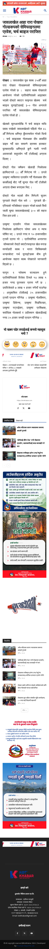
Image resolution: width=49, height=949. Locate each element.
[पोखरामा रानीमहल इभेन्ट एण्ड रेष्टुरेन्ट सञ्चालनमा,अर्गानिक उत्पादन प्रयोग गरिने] (9, 455)
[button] (4, 10)
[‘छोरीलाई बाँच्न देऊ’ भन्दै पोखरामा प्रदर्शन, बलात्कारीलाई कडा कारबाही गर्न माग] (9, 443)
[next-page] (8, 465)
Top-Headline (12, 17)
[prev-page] (4, 465)
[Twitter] (24, 408)
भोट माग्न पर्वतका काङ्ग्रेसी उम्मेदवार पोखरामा (36, 366)
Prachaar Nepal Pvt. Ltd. (26, 946)
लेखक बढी (19, 421)
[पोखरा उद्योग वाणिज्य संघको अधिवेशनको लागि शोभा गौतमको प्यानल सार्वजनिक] (9, 688)
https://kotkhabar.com (24, 400)
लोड (23, 710)
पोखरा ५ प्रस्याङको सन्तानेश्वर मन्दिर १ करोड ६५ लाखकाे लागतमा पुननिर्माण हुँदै (13, 368)
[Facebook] (19, 408)
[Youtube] (30, 408)
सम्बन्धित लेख (8, 421)
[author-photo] (24, 393)
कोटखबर (5, 36)
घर (3, 17)
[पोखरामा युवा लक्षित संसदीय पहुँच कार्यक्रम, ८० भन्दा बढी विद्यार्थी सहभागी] (9, 701)
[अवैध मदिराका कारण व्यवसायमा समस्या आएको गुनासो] (9, 430)
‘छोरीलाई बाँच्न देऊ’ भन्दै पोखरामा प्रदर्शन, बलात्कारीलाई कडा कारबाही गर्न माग (31, 443)
